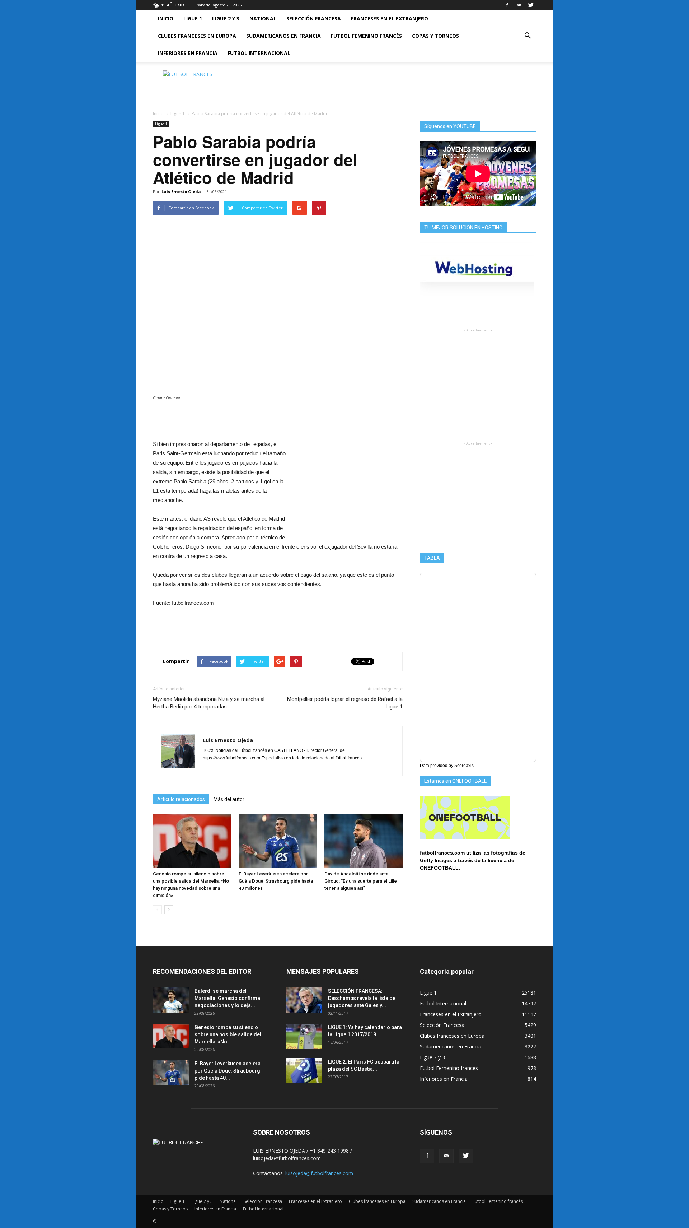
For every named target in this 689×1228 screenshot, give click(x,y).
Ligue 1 (192, 18)
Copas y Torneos (435, 35)
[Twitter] (530, 5)
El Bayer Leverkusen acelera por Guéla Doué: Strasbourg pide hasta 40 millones (276, 881)
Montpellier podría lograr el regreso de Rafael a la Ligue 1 (345, 703)
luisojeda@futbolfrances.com (319, 1173)
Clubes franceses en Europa (197, 35)
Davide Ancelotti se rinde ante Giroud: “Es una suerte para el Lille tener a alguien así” (360, 881)
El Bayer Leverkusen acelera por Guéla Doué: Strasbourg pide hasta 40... (227, 1071)
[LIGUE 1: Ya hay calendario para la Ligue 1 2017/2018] (304, 1036)
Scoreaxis (464, 765)
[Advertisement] (405, 86)
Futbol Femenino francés (366, 35)
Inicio (165, 18)
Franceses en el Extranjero (389, 18)
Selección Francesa (313, 18)
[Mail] (519, 5)
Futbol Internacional (259, 53)
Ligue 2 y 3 (225, 18)
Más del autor (229, 799)
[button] (527, 36)
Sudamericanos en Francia (283, 35)
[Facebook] (507, 5)
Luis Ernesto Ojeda (181, 191)
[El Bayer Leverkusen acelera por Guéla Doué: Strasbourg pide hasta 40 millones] (278, 841)
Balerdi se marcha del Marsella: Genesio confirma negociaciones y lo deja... (227, 998)
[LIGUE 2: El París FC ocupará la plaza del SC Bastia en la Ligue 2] (304, 1070)
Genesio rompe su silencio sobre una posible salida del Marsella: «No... (227, 1034)
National (262, 18)
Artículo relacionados (181, 799)
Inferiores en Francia (187, 53)
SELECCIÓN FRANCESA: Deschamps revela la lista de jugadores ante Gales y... (361, 998)
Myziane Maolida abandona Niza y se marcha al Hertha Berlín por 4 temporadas (208, 703)
